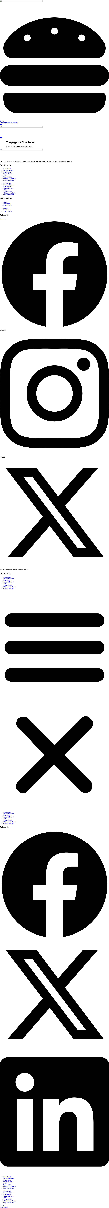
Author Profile (7, 205)
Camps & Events (8, 174)
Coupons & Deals (8, 180)
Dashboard (6, 204)
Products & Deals (8, 170)
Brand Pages (7, 172)
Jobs (4, 175)
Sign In (5, 202)
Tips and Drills (7, 177)
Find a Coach (7, 169)
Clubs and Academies (9, 179)
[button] (54, 700)
